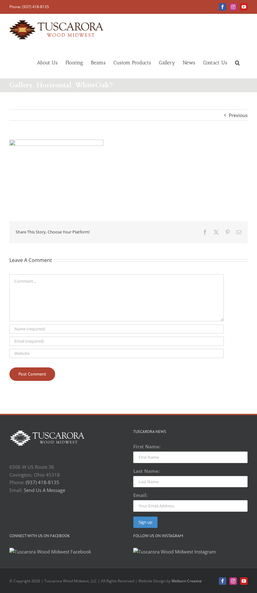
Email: (140, 495)
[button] (237, 61)
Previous (238, 115)
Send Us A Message (44, 490)
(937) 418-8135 (42, 482)
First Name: (146, 446)
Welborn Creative (186, 581)
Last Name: (146, 471)
